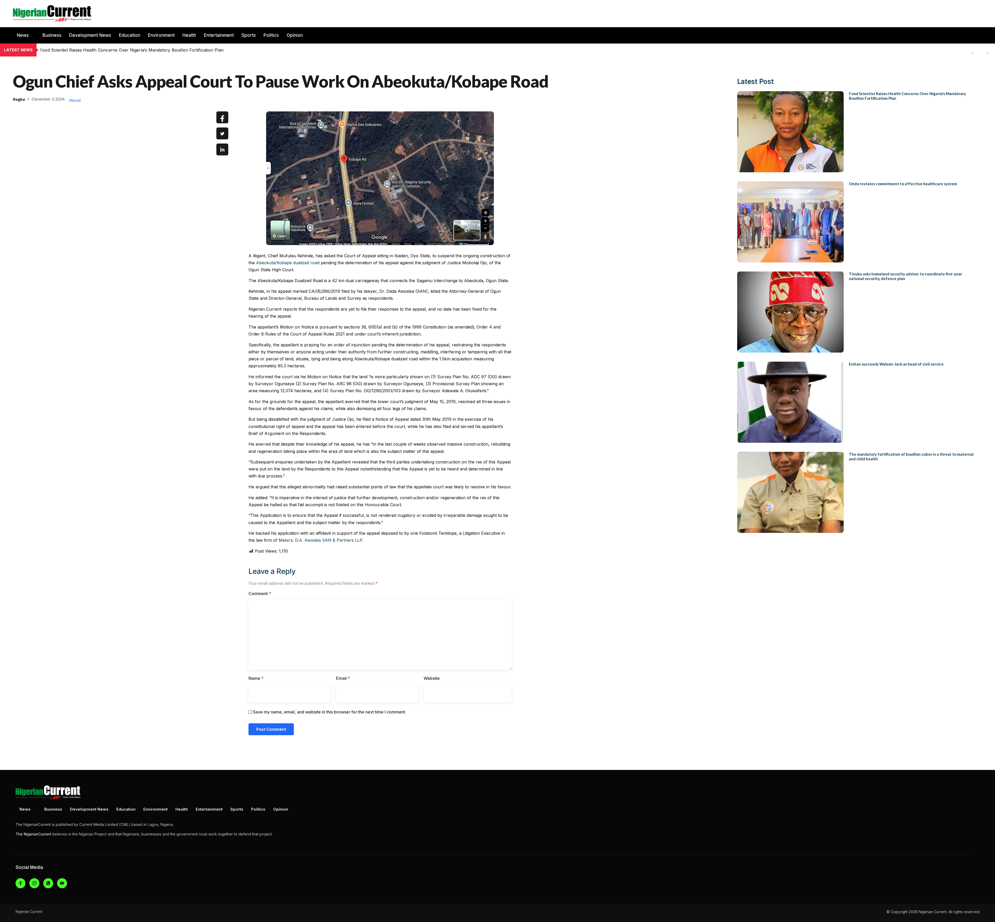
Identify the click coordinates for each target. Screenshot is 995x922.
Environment (161, 35)
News (23, 35)
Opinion (295, 35)
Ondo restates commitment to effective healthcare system (98, 50)
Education (129, 35)
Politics (271, 35)
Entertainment (219, 35)
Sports (248, 35)
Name (256, 678)
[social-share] (222, 117)
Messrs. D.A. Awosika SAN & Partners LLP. (321, 540)
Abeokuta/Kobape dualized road (287, 262)
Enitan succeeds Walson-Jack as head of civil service (896, 364)
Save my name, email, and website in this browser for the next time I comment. (329, 711)
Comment (259, 593)
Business (51, 35)
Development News (90, 35)
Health (189, 35)
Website (432, 678)
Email (343, 678)
